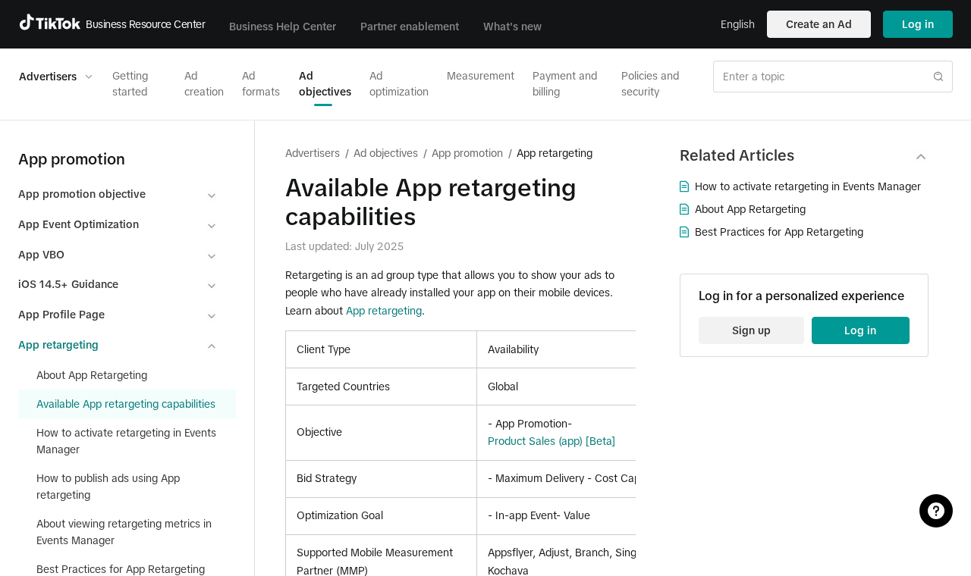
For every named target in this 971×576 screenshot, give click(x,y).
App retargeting (384, 311)
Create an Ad (819, 24)
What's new (512, 26)
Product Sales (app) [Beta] (551, 441)
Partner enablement (409, 26)
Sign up (751, 330)
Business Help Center (282, 26)
